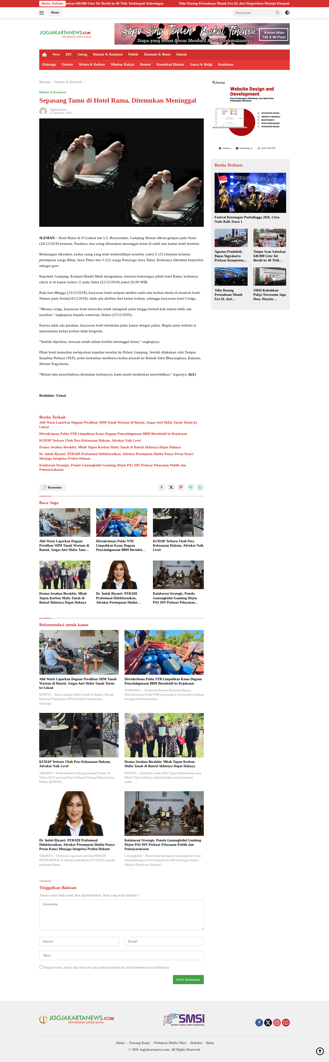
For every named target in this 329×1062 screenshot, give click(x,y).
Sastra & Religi (201, 64)
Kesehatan (225, 64)
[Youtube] (286, 1023)
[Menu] (42, 13)
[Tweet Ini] (171, 487)
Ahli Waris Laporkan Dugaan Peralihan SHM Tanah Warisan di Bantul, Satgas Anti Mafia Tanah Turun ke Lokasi (118, 425)
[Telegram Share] (190, 487)
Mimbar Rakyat (122, 64)
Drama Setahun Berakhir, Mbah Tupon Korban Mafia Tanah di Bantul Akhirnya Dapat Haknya (110, 447)
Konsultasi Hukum (170, 64)
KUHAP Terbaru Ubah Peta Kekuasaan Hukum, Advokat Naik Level (90, 440)
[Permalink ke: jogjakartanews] (43, 111)
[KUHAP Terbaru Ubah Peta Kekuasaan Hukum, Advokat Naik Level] (178, 522)
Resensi (145, 64)
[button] (278, 12)
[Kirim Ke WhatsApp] (200, 487)
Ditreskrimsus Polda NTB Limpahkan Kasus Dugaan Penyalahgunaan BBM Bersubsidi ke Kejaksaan (113, 434)
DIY (69, 54)
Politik (133, 54)
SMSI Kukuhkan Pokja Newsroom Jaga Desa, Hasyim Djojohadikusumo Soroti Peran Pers (269, 294)
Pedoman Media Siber (170, 1043)
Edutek (181, 54)
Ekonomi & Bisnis (157, 54)
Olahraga (49, 64)
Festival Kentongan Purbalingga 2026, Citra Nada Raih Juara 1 (247, 219)
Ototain (67, 64)
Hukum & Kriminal (108, 54)
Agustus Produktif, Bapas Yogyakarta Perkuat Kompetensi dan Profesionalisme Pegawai (230, 256)
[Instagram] (277, 1023)
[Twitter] (268, 1023)
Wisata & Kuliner (92, 64)
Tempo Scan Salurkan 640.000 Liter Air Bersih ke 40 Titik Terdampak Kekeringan (269, 256)
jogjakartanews (58, 109)
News (56, 54)
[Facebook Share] (161, 487)
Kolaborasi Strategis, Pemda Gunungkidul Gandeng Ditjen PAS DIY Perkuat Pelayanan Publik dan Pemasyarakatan (112, 467)
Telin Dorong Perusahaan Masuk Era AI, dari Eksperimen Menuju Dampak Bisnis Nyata (188, 3)
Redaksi (196, 1043)
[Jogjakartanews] (65, 33)
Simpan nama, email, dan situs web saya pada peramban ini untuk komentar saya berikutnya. (106, 967)
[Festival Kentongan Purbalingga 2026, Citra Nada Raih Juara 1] (250, 193)
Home (55, 12)
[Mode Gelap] (287, 13)
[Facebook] (259, 1023)
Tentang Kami (139, 1043)
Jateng (82, 54)
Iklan (210, 1043)
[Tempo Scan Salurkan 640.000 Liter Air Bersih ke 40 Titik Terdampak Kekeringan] (269, 238)
